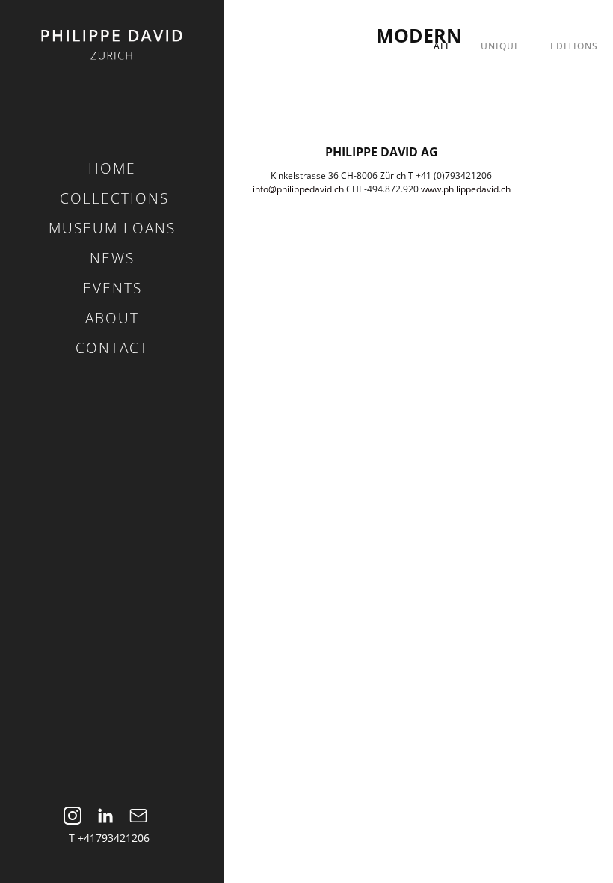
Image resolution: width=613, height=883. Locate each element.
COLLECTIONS (114, 198)
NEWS (112, 258)
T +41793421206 (109, 838)
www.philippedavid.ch (466, 189)
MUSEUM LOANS (112, 228)
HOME (112, 168)
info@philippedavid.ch (298, 189)
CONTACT (112, 348)
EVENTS (112, 288)
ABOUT (112, 318)
